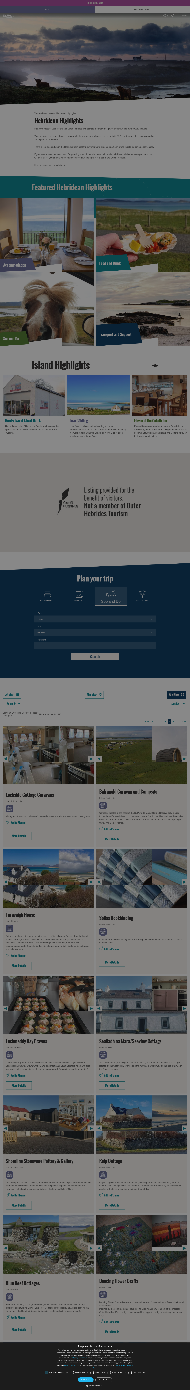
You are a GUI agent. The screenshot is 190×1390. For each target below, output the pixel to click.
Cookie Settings (120, 1365)
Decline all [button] (103, 1380)
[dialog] (95, 1366)
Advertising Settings (71, 1365)
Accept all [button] (86, 1380)
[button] (95, 1385)
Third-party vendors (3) (78, 1358)
